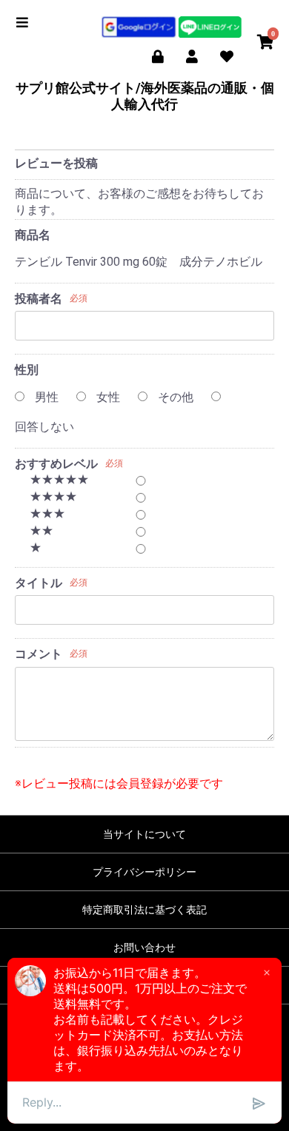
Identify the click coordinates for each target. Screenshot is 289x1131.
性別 (27, 370)
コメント (38, 654)
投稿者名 (38, 299)
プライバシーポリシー (144, 872)
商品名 (32, 235)
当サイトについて (144, 834)
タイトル (38, 583)
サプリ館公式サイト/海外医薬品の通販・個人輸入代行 (145, 96)
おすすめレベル (56, 464)
